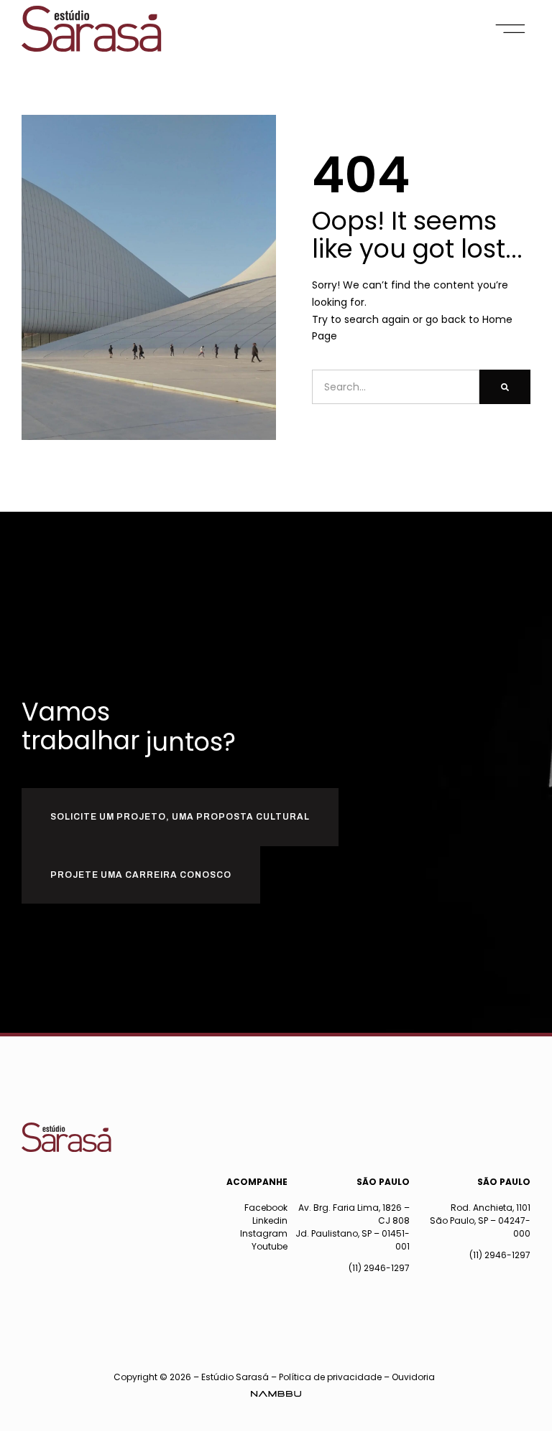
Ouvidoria (413, 1377)
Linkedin (270, 1220)
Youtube (270, 1246)
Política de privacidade (330, 1377)
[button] (510, 28)
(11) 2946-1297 (379, 1268)
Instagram (264, 1233)
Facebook (266, 1207)
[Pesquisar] (504, 387)
